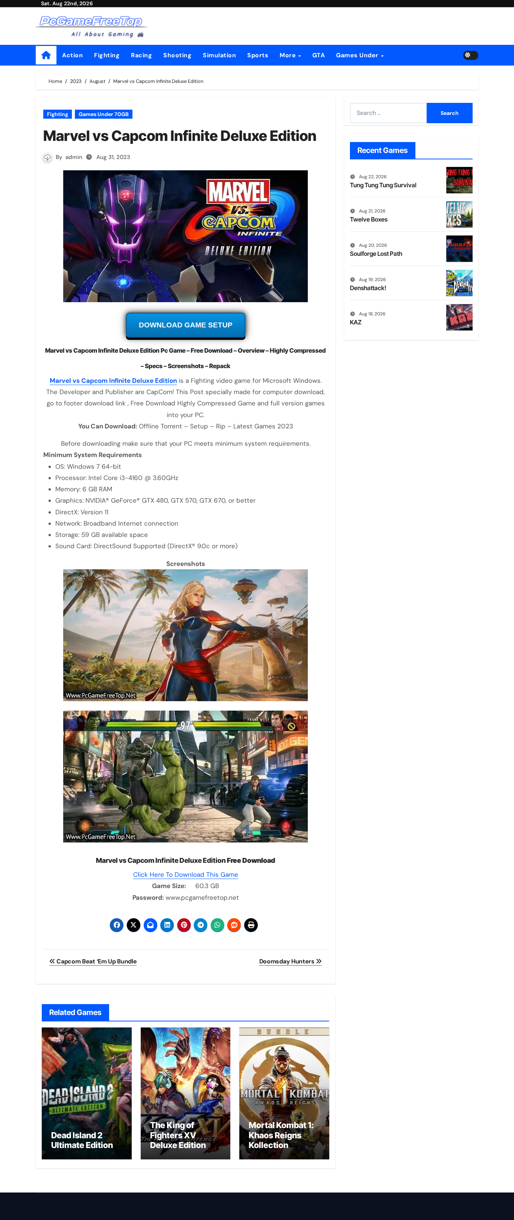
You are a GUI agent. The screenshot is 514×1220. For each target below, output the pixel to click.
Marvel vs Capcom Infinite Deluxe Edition (113, 380)
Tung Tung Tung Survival (383, 185)
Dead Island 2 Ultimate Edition (82, 1140)
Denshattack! (368, 288)
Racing (141, 55)
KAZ (356, 322)
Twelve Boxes (369, 219)
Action (72, 55)
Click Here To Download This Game (185, 874)
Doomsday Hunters (287, 961)
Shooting (177, 55)
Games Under (358, 55)
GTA (318, 55)
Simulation (219, 55)
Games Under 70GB (104, 114)
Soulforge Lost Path (376, 253)
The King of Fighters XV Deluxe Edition (178, 1135)
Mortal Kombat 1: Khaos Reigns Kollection (281, 1135)
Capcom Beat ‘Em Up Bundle (96, 961)
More (289, 55)
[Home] (46, 55)
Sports (257, 55)
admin (73, 157)
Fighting (107, 55)
